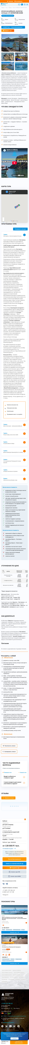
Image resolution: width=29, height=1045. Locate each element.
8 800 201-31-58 (8, 892)
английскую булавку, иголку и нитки (12, 730)
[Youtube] (10, 1026)
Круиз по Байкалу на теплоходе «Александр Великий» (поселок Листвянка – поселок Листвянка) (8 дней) (14, 918)
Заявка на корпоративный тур (14, 863)
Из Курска (23, 979)
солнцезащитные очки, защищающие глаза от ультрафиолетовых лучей (14, 700)
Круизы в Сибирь (16, 974)
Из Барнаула (4, 981)
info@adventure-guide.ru (8, 1022)
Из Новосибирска (14, 977)
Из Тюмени (21, 977)
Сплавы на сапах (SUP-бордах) (8, 960)
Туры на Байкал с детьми (7, 972)
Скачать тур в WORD (16, 876)
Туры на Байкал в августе (19, 972)
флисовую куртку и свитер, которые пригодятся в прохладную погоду (15, 663)
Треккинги (12, 959)
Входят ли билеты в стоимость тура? (10, 777)
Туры (7, 7)
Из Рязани (18, 979)
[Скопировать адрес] (3, 1020)
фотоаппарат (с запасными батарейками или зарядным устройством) (14, 727)
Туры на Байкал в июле (7, 974)
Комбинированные (16, 929)
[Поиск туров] (25, 4)
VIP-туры (23, 929)
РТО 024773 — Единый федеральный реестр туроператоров (14, 1016)
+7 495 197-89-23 (9, 890)
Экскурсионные (9, 929)
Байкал (10, 7)
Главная (2, 7)
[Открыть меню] (27, 4)
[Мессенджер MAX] (19, 1026)
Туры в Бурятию (5, 977)
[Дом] (9, 954)
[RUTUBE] (14, 1026)
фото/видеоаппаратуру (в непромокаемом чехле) (14, 737)
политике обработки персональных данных (14, 1036)
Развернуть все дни (20, 229)
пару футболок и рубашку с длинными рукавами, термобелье (15, 672)
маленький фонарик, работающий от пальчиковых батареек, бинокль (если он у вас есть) (14, 710)
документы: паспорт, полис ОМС (11, 660)
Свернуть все (23, 772)
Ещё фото (21, 65)
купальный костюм (8, 692)
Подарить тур (8, 30)
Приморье (4, 945)
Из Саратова (4, 979)
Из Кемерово (11, 979)
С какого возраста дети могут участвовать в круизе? (12, 782)
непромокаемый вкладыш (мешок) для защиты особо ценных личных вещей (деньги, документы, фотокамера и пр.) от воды (15, 705)
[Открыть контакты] (22, 4)
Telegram (5, 895)
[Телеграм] (2, 1026)
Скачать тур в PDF (15, 872)
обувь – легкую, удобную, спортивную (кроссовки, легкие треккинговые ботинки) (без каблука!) (14, 677)
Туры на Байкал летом (6, 970)
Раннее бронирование (14, 859)
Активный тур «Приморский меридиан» (11, 946)
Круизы (3, 929)
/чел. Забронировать (19, 1042)
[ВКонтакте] (6, 1026)
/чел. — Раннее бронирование (12, 27)
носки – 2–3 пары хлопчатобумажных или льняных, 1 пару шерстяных (13, 689)
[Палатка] (3, 954)
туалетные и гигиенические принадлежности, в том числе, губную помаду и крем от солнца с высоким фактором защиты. (15, 696)
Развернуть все (8, 772)
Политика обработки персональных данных (10, 1030)
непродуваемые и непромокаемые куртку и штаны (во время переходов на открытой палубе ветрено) (14, 668)
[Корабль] (3, 925)
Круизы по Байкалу (17, 970)
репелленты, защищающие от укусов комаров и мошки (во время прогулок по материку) (15, 723)
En (19, 4)
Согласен (14, 1038)
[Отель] (6, 954)
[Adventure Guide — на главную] (4, 4)
